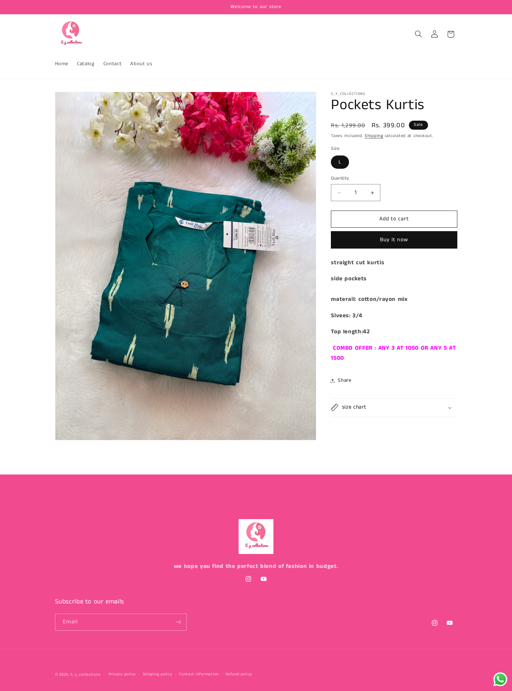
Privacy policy (122, 674)
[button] (418, 34)
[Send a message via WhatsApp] (500, 679)
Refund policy (239, 674)
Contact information (199, 674)
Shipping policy (157, 674)
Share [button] (344, 380)
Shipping (374, 136)
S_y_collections (86, 674)
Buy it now (394, 240)
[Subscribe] (178, 621)
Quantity (340, 178)
